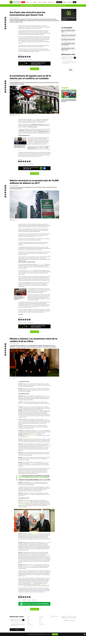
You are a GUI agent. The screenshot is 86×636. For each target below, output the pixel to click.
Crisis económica (30, 164)
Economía (29, 59)
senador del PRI (34, 307)
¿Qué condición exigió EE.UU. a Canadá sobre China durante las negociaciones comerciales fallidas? (68, 44)
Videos (28, 620)
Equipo (40, 620)
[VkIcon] (63, 2)
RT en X (17, 629)
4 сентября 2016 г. (46, 480)
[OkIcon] (71, 2)
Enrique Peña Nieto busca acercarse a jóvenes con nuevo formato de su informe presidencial (19, 298)
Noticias (27, 2)
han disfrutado (39, 430)
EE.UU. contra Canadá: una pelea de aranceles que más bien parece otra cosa (68, 100)
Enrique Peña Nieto (41, 264)
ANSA (30, 554)
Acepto (67, 60)
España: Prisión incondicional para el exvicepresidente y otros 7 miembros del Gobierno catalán (20, 146)
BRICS (30, 494)
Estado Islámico (46, 446)
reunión (46, 542)
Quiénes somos (41, 617)
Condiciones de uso (42, 624)
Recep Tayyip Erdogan (25, 501)
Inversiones (20, 59)
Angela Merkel (47, 396)
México (25, 322)
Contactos (40, 618)
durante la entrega (38, 236)
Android (51, 617)
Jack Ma (31, 583)
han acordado (33, 435)
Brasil (25, 59)
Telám (19, 539)
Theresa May (32, 463)
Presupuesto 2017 (29, 270)
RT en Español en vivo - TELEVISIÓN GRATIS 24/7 (68, 19)
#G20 (19, 476)
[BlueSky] (70, 2)
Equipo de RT (50, 2)
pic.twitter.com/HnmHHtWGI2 (40, 477)
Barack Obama (28, 435)
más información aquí (46, 634)
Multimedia (44, 2)
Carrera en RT (41, 623)
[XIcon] (66, 2)
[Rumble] (65, 2)
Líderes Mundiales (30, 624)
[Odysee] (67, 620)
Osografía (64, 88)
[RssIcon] (75, 620)
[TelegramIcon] (68, 2)
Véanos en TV (59, 2)
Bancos (20, 164)
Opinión (40, 2)
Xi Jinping (32, 482)
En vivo (23, 2)
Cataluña (24, 164)
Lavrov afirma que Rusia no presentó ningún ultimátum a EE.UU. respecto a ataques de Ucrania (68, 48)
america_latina (30, 322)
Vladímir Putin (33, 434)
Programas (35, 2)
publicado (34, 119)
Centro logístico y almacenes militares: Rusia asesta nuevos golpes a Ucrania (68, 39)
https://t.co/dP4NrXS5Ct (25, 477)
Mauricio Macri (21, 403)
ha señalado (29, 566)
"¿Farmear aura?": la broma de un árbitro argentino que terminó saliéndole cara (68, 35)
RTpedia (28, 623)
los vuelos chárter (21, 504)
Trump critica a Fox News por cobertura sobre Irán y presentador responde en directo (68, 30)
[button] (34, 520)
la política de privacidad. (68, 60)
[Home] (11, 2)
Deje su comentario (34, 68)
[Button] (55, 2)
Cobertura (40, 621)
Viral (31, 2)
